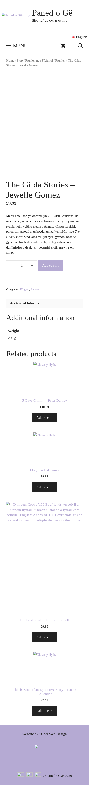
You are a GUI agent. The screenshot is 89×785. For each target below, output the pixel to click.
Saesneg (35, 289)
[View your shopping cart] (63, 46)
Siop (20, 60)
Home (10, 60)
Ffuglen (60, 60)
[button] (80, 46)
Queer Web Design (53, 734)
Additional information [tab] (27, 303)
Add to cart (50, 265)
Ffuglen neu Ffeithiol (39, 60)
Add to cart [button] (44, 418)
